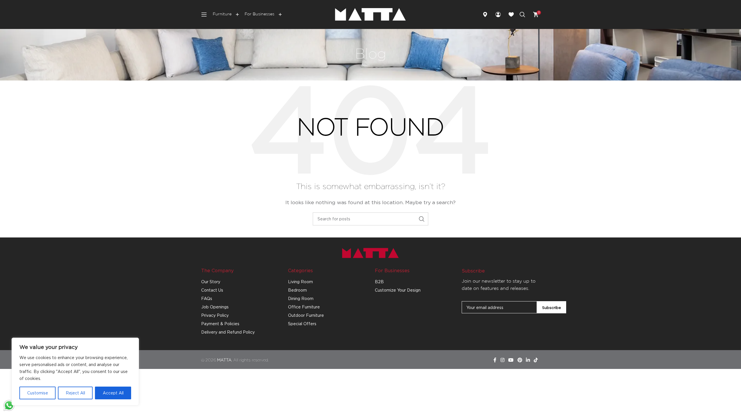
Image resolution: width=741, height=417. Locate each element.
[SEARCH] (421, 219)
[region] (75, 371)
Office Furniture (304, 307)
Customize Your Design (398, 290)
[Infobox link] (488, 14)
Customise (37, 393)
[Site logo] (370, 14)
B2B (379, 281)
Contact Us (212, 290)
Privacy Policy (215, 315)
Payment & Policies (220, 323)
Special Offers (302, 323)
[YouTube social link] (511, 360)
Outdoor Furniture (306, 315)
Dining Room (300, 298)
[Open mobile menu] (204, 14)
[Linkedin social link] (528, 360)
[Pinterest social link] (520, 360)
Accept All (113, 393)
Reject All (75, 393)
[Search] (522, 14)
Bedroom (297, 290)
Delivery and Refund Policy (228, 332)
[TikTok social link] (536, 360)
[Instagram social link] (502, 360)
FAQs (206, 298)
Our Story (210, 281)
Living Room (300, 281)
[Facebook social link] (494, 360)
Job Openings (215, 307)
